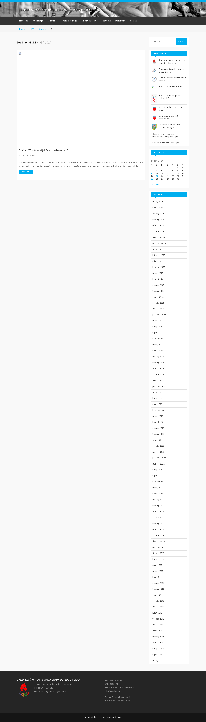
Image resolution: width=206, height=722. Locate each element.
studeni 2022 (158, 464)
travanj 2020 (158, 523)
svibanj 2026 (158, 213)
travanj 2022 (158, 505)
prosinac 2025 (159, 243)
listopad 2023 (158, 398)
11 (152, 173)
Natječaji (107, 20)
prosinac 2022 (159, 458)
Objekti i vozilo (89, 20)
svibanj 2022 (158, 499)
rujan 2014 (157, 654)
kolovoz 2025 (158, 267)
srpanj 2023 (157, 416)
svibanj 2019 (158, 583)
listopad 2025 (158, 255)
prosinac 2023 (159, 386)
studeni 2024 (158, 320)
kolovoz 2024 (159, 338)
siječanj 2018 (158, 624)
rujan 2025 (157, 261)
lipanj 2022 (157, 493)
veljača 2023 (158, 446)
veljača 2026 (158, 231)
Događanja (38, 20)
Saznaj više (26, 171)
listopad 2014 (158, 648)
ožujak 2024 (158, 368)
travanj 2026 (158, 219)
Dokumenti (120, 20)
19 (157, 176)
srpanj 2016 (157, 631)
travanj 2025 (158, 291)
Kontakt (133, 20)
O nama (51, 20)
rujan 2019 (157, 565)
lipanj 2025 (157, 279)
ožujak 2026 (158, 225)
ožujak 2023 (158, 440)
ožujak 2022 (158, 511)
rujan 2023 (157, 404)
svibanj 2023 (158, 428)
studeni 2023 (158, 392)
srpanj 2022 (157, 487)
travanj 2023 (158, 434)
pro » (158, 184)
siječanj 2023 (158, 452)
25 (152, 179)
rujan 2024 (157, 332)
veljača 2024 (158, 374)
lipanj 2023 (157, 422)
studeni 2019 (158, 553)
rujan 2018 (157, 613)
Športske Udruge (69, 20)
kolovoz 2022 (158, 481)
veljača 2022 (158, 517)
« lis (152, 184)
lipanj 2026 (157, 207)
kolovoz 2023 (158, 410)
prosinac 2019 (158, 547)
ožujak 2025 (158, 297)
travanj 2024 (158, 362)
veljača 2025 (158, 303)
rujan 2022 (157, 475)
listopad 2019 (158, 559)
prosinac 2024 (159, 315)
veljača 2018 (158, 619)
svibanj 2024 (158, 356)
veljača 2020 (158, 535)
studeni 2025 (158, 249)
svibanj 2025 (158, 285)
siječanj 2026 (158, 237)
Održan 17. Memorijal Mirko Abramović (43, 150)
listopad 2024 (159, 326)
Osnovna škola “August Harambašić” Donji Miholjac (165, 136)
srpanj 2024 (158, 344)
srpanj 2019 (157, 571)
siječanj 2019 (158, 607)
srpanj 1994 (157, 660)
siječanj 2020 (158, 541)
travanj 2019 (158, 589)
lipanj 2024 (157, 350)
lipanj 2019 (157, 577)
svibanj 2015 (158, 636)
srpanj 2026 (157, 201)
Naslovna (23, 20)
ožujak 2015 (158, 642)
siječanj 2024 (158, 380)
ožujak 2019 (157, 595)
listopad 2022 (158, 469)
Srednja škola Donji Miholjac (165, 142)
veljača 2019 (158, 601)
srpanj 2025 (157, 273)
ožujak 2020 (158, 529)
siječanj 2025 (158, 309)
